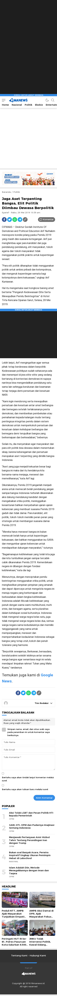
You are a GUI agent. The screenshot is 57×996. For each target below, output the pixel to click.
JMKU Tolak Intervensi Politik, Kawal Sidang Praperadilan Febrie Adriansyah (41, 944)
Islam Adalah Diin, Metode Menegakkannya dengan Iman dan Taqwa (29, 870)
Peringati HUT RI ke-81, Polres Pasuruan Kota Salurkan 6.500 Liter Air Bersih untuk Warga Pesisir (14, 944)
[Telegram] (20, 219)
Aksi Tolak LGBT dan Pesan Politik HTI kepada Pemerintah (31, 814)
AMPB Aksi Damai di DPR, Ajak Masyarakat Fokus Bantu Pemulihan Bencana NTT (41, 916)
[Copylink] (25, 219)
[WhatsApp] (14, 219)
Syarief (5, 212)
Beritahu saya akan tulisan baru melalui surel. (25, 789)
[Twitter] (9, 219)
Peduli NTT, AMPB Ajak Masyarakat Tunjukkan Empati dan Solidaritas (13, 915)
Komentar (48, 219)
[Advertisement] (28, 28)
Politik (16, 192)
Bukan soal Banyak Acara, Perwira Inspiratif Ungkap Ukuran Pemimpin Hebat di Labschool (30, 855)
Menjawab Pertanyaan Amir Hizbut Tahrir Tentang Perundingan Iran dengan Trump (29, 840)
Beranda (6, 192)
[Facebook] (4, 219)
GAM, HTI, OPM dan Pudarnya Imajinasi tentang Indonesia (31, 826)
